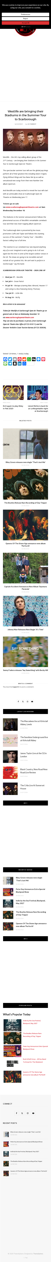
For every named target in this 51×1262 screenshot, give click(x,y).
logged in (16, 687)
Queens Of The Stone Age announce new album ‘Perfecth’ (28, 1171)
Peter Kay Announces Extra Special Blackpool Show (26, 1142)
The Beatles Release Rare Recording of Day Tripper (25, 503)
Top (26, 1257)
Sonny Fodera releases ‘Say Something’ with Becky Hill (25, 670)
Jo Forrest (31, 124)
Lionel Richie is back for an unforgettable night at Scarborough (38, 408)
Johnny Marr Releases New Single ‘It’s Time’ (25, 629)
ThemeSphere (38, 1254)
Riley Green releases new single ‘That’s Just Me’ (25, 462)
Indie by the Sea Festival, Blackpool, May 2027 (24, 1151)
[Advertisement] (25, 69)
